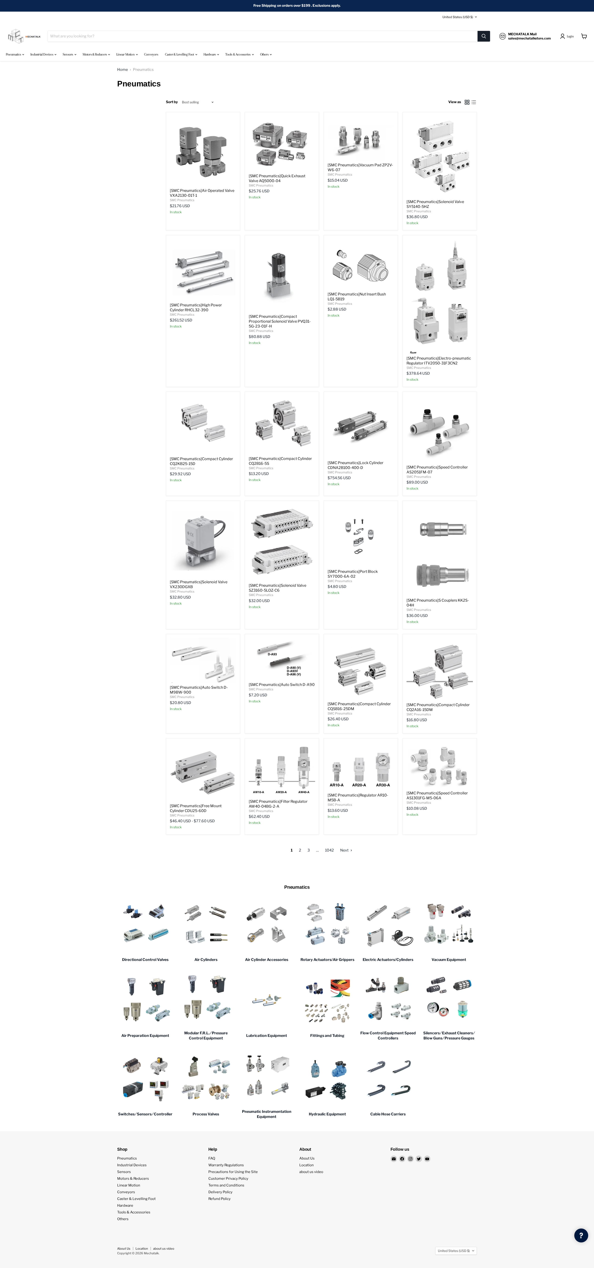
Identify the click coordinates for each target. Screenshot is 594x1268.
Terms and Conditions (226, 1185)
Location (306, 1165)
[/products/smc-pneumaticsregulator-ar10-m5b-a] (361, 766)
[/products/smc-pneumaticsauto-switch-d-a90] (282, 659)
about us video (311, 1172)
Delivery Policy (220, 1192)
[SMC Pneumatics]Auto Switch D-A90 (282, 684)
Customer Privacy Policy (228, 1178)
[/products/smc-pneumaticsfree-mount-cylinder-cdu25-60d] (203, 771)
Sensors (68, 54)
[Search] (484, 36)
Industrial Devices (42, 54)
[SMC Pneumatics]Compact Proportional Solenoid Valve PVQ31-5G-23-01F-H (280, 321)
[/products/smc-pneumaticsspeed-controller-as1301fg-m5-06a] (440, 765)
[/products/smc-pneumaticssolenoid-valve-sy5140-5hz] (440, 156)
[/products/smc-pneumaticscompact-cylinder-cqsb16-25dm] (361, 668)
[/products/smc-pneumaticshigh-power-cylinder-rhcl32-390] (203, 269)
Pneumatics (14, 54)
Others (264, 54)
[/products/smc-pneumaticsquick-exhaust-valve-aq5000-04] (282, 143)
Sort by (172, 102)
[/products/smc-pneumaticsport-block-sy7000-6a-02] (361, 536)
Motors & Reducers (95, 54)
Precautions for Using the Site (233, 1172)
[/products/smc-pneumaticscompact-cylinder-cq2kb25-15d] (203, 425)
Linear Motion (125, 54)
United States (457, 17)
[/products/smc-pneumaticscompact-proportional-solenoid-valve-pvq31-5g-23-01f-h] (282, 275)
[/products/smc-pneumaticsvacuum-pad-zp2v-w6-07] (361, 138)
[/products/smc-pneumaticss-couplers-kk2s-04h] (440, 550)
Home (122, 70)
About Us (307, 1158)
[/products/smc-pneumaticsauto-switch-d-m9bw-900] (203, 660)
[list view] (473, 102)
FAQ (211, 1158)
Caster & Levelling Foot (180, 54)
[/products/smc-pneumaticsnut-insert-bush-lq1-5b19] (361, 264)
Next (344, 850)
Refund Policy (219, 1199)
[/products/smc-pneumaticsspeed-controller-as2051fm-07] (440, 429)
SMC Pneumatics (182, 200)
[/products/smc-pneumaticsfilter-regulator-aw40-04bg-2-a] (282, 769)
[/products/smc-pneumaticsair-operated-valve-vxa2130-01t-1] (203, 151)
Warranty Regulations (226, 1165)
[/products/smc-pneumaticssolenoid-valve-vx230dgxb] (203, 541)
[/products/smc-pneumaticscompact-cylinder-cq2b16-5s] (282, 425)
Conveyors (151, 54)
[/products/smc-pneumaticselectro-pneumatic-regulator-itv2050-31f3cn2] (440, 296)
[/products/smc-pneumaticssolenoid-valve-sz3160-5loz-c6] (282, 543)
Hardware (210, 54)
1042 (329, 850)
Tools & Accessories (238, 54)
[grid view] (467, 102)
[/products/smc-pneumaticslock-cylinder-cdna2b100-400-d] (361, 427)
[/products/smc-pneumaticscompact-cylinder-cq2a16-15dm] (440, 669)
